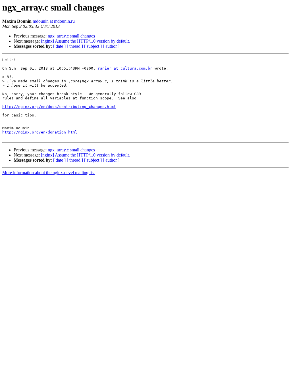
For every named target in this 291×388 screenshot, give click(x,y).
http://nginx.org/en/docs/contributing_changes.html (59, 107)
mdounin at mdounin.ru (54, 21)
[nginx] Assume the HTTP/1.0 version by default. (85, 41)
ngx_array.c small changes (71, 36)
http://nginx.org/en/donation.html (39, 132)
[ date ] (59, 46)
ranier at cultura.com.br (125, 68)
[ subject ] (93, 46)
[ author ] (111, 46)
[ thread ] (75, 46)
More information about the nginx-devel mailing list (48, 172)
